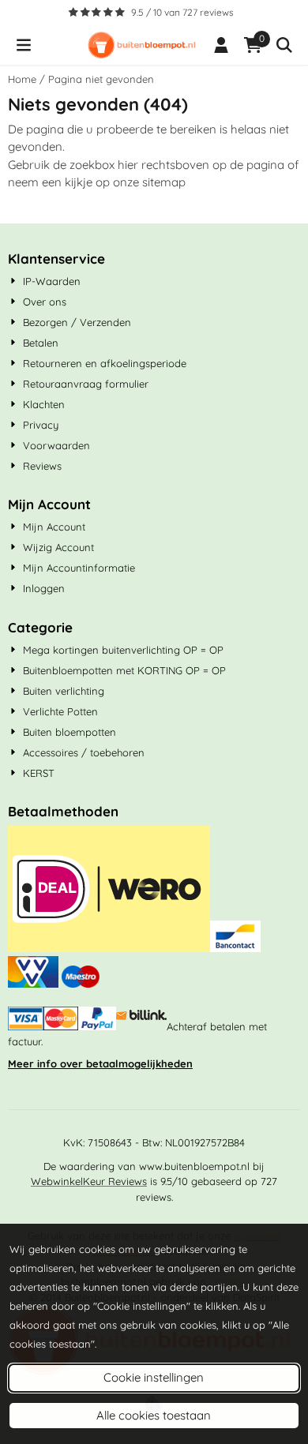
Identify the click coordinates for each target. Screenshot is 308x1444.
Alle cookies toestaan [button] (153, 1415)
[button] (23, 45)
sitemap (164, 181)
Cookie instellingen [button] (153, 1377)
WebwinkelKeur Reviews (89, 1181)
